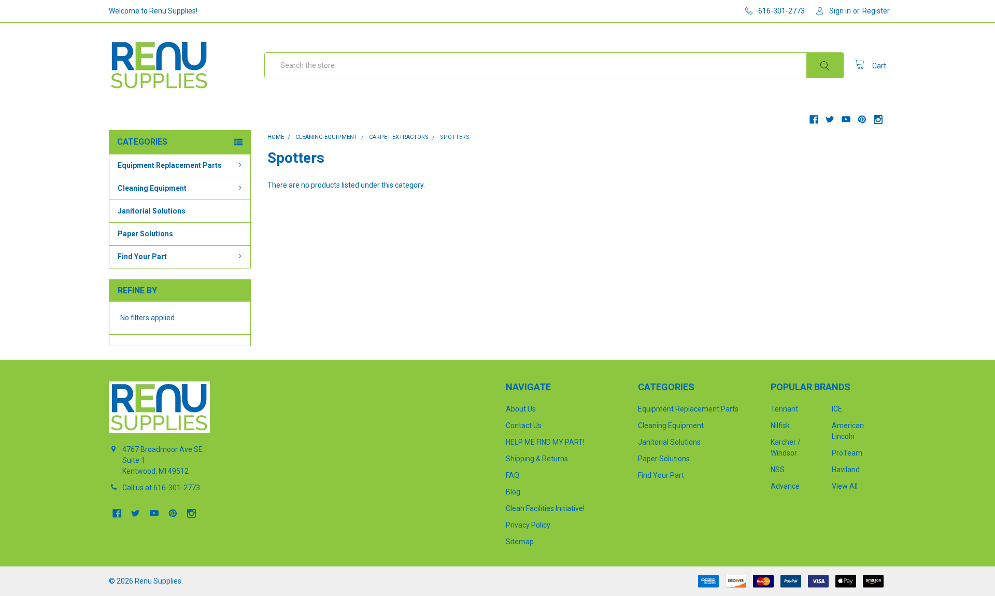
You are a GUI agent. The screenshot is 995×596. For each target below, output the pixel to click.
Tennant (784, 409)
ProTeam (847, 453)
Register (876, 11)
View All (845, 486)
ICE (837, 409)
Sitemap (520, 541)
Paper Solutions (145, 234)
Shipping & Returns (537, 459)
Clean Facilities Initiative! (545, 508)
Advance (785, 486)
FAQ (512, 475)
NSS (778, 469)
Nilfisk (780, 425)
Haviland (846, 469)
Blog (513, 492)
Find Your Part (142, 256)
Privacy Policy (528, 525)
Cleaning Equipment (152, 188)
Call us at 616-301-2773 (161, 488)
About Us (521, 409)
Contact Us (524, 425)
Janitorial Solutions (152, 211)
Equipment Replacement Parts (170, 165)
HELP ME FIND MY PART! (545, 442)
